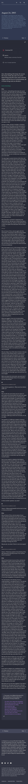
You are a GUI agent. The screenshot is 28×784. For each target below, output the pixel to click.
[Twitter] (8, 763)
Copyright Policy (11, 781)
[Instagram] (5, 763)
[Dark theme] (16, 2)
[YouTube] (10, 763)
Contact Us (4, 781)
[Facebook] (2, 763)
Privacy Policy (19, 781)
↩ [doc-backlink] (4, 716)
